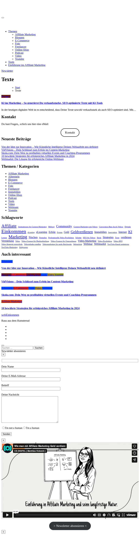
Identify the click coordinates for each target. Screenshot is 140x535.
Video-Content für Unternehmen (63, 241)
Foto (17, 43)
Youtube (19, 58)
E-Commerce (22, 40)
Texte (117, 238)
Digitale (128, 227)
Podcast (19, 52)
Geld (66, 232)
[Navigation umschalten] (2, 17)
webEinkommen (10, 5)
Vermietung (7, 240)
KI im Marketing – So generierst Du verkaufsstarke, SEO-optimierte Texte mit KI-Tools (52, 103)
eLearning (41, 232)
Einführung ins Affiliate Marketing (26, 65)
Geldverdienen (82, 232)
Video (18, 55)
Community (64, 226)
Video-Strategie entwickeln (12, 244)
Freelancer (20, 46)
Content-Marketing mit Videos (85, 227)
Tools (11, 62)
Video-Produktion (105, 241)
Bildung (51, 227)
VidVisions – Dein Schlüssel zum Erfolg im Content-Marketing (35, 149)
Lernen (4, 238)
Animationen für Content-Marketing (32, 227)
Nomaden (43, 238)
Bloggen (19, 37)
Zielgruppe (23, 247)
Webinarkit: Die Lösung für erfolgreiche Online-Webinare (32, 159)
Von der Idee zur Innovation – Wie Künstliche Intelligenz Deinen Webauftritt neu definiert (49, 146)
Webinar (88, 244)
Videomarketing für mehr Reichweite (57, 244)
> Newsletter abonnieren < (70, 526)
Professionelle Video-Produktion (61, 238)
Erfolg (52, 232)
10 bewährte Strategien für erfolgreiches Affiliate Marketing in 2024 (37, 156)
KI (130, 232)
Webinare (13, 207)
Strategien (108, 237)
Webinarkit (100, 244)
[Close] (2, 345)
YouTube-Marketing (9, 247)
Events (59, 232)
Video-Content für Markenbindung (35, 241)
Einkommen (13, 231)
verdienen (126, 237)
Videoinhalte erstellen (32, 244)
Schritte (78, 238)
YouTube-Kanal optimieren (118, 244)
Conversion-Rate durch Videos (111, 227)
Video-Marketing (87, 240)
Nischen (33, 237)
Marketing (18, 236)
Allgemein (13, 176)
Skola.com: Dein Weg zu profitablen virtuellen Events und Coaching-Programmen (45, 153)
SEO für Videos (89, 238)
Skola (99, 238)
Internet (122, 232)
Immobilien (14, 191)
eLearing (31, 232)
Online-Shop (22, 49)
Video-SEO (118, 241)
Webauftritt (77, 244)
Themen (12, 31)
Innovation (112, 232)
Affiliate (9, 225)
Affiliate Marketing (25, 34)
